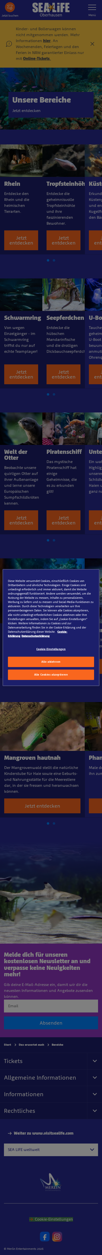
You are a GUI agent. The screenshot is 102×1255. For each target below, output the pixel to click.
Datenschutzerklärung (36, 635)
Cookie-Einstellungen (51, 649)
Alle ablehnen (50, 661)
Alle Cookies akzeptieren (51, 674)
